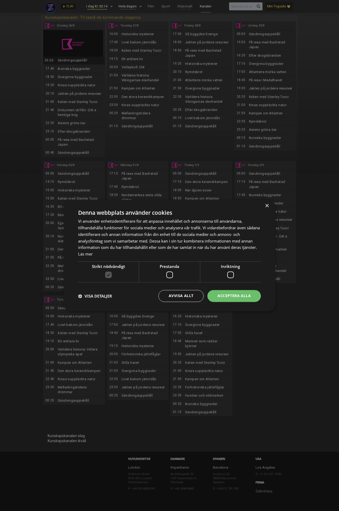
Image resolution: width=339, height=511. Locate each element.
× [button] (267, 206)
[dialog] (169, 255)
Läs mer (85, 254)
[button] (95, 296)
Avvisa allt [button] (181, 295)
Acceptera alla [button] (234, 295)
